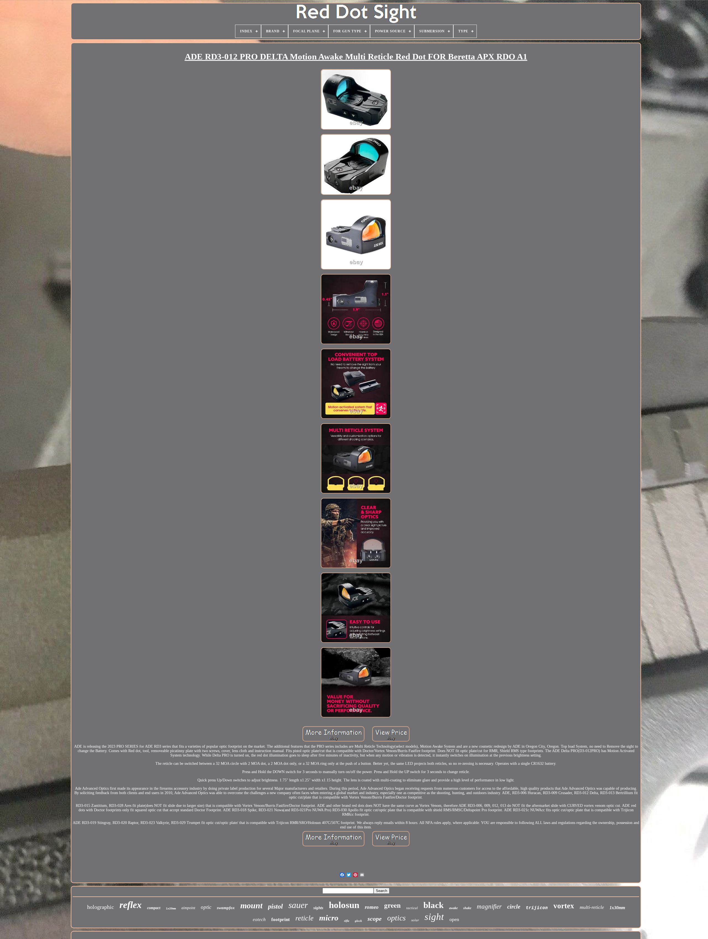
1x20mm (171, 908)
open (454, 919)
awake (453, 908)
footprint (280, 919)
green (392, 905)
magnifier (489, 906)
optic (206, 907)
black (433, 905)
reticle (304, 918)
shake (467, 908)
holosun (344, 905)
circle (513, 906)
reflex (130, 905)
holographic (100, 907)
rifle (346, 920)
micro (329, 917)
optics (396, 918)
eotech (259, 919)
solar (415, 920)
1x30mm (617, 907)
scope (375, 918)
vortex (563, 906)
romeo (372, 907)
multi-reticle (592, 907)
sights (318, 908)
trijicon (537, 907)
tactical (412, 908)
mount (251, 905)
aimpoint (188, 908)
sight (434, 916)
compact (153, 908)
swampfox (226, 908)
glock (358, 920)
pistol (275, 906)
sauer (298, 905)
